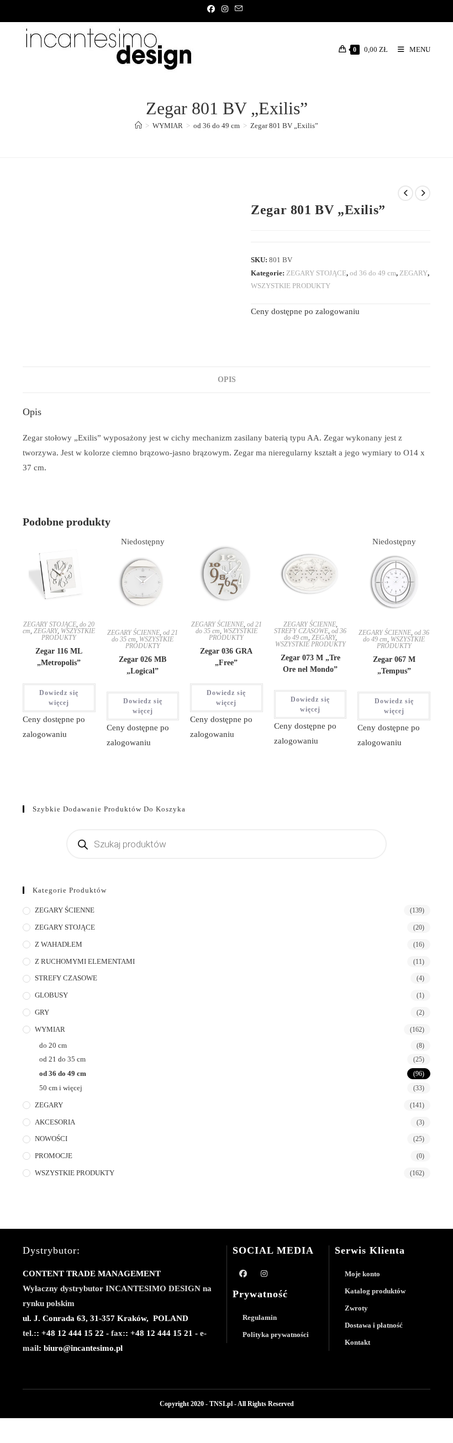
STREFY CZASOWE (301, 631)
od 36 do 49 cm (373, 273)
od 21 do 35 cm (62, 1059)
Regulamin (260, 1317)
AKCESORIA (55, 1122)
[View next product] (422, 193)
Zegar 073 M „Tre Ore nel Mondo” (310, 663)
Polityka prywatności (276, 1334)
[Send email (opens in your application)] (238, 9)
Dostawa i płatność (374, 1325)
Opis (227, 379)
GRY (42, 1012)
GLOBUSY (51, 995)
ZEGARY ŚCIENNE (133, 632)
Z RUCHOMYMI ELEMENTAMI (85, 961)
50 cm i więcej (60, 1088)
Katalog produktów (375, 1291)
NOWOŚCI (51, 1138)
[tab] (226, 379)
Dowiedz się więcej (58, 698)
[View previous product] (405, 193)
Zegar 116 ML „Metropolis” (58, 657)
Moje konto (362, 1274)
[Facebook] (212, 9)
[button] (56, 558)
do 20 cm (53, 1045)
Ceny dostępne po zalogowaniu (305, 311)
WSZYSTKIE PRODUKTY (290, 286)
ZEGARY (413, 273)
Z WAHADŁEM (58, 944)
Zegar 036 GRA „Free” (226, 657)
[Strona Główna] (138, 125)
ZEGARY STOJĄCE (316, 273)
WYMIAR (50, 1029)
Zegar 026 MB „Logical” (142, 665)
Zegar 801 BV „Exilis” (284, 125)
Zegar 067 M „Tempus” (394, 665)
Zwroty (356, 1308)
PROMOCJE (53, 1156)
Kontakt (357, 1342)
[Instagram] (224, 9)
